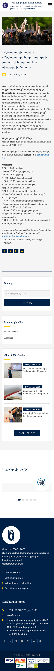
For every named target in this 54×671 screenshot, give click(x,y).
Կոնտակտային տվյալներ (17, 583)
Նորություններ (11, 331)
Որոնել (27, 302)
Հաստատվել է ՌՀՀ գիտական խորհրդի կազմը (36, 392)
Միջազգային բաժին (15, 469)
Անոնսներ (9, 337)
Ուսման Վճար (12, 572)
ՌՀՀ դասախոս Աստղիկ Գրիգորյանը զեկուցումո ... (36, 370)
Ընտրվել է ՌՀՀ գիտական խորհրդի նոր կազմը (35, 414)
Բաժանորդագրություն (16, 588)
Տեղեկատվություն (13, 577)
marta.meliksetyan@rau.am (15, 236)
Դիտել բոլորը (27, 432)
